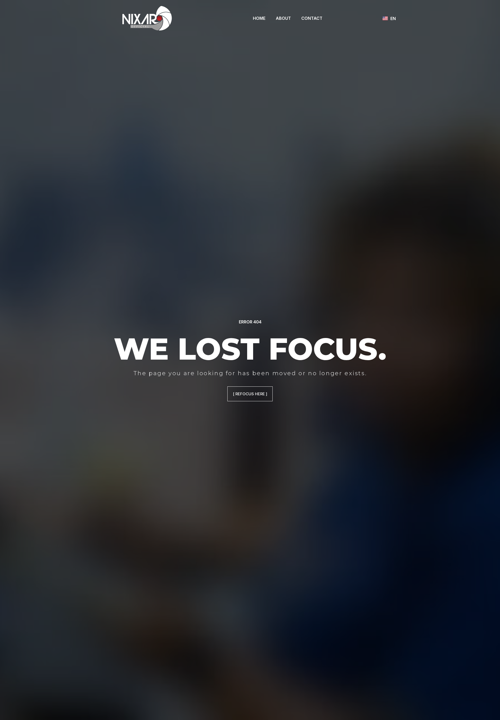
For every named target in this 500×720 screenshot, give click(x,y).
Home (259, 18)
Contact (311, 18)
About (283, 18)
